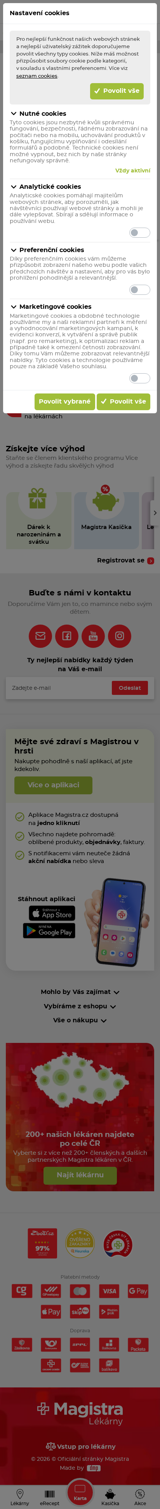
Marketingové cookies (55, 307)
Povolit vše (120, 91)
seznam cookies (36, 76)
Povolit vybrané (64, 402)
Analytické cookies (50, 187)
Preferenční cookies (51, 250)
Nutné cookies (42, 114)
